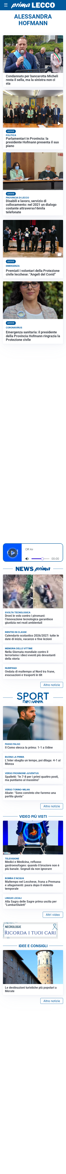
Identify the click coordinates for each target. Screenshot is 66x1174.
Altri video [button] (53, 914)
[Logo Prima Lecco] (33, 5)
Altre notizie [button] (51, 685)
